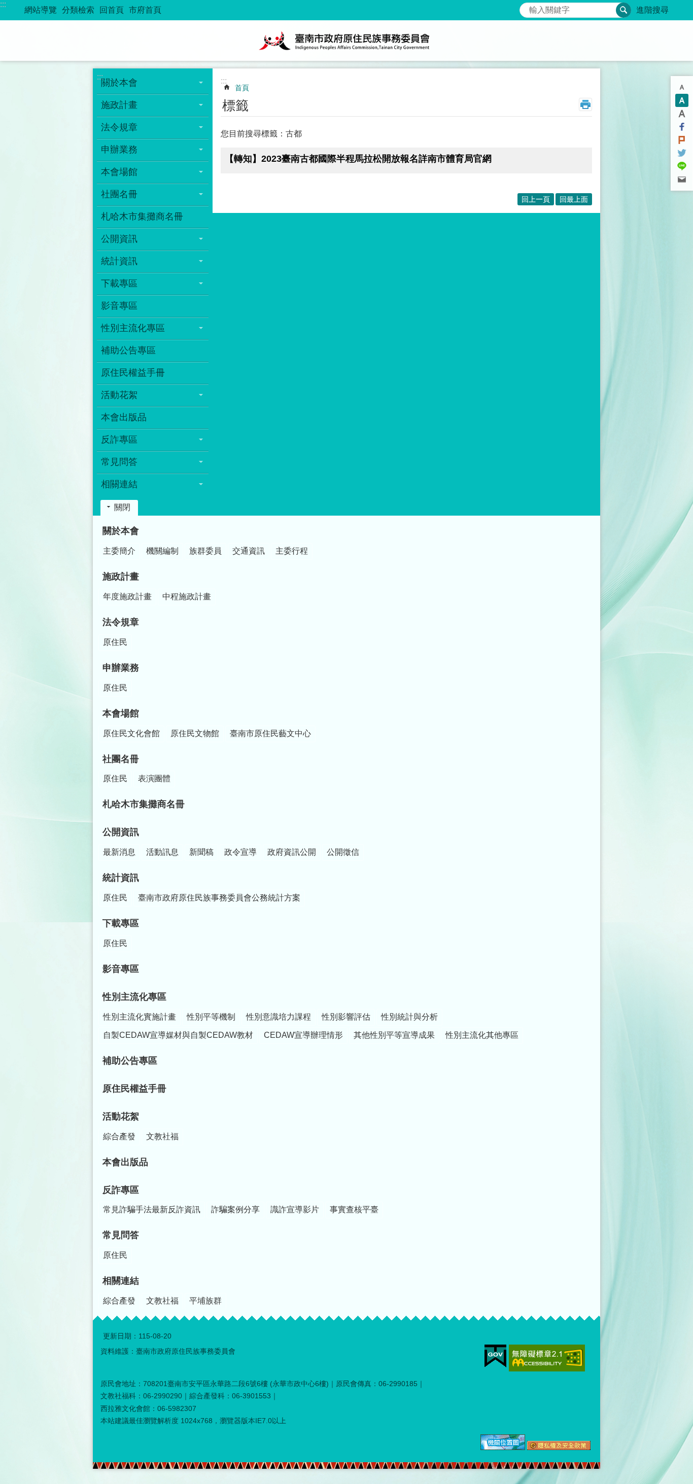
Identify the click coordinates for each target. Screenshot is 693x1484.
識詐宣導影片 (294, 1209)
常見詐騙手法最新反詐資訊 (151, 1209)
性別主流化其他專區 (481, 1035)
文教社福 (162, 1136)
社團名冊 (120, 759)
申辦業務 (120, 668)
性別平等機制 (211, 1016)
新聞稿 (201, 852)
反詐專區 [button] (119, 440)
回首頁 (111, 10)
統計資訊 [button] (119, 261)
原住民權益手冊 (133, 373)
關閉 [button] (122, 507)
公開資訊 (120, 832)
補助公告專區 (128, 350)
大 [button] (681, 113)
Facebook (681, 126)
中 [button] (681, 100)
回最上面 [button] (574, 199)
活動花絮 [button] (119, 395)
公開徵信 (343, 852)
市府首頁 (145, 10)
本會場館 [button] (119, 172)
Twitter (681, 153)
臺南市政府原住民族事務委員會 (346, 40)
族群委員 (205, 551)
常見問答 (120, 1235)
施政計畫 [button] (119, 105)
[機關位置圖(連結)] (502, 1447)
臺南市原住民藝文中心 (270, 733)
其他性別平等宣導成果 (394, 1035)
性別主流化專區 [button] (133, 328)
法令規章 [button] (119, 127)
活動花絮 (120, 1116)
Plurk (681, 140)
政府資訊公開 (291, 852)
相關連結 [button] (119, 484)
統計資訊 (120, 878)
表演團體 (154, 778)
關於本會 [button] (119, 83)
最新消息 (119, 852)
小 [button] (681, 87)
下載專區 (120, 923)
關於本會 (120, 531)
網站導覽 (40, 10)
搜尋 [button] (623, 10)
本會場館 (120, 713)
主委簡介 (119, 551)
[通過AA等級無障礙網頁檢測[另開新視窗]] (547, 1358)
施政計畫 (120, 576)
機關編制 (162, 551)
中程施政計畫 (186, 596)
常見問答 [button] (119, 462)
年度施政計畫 (127, 596)
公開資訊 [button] (119, 239)
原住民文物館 (194, 733)
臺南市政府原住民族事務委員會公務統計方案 (219, 897)
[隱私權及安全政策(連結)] (559, 1447)
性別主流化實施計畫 (139, 1016)
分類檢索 (78, 10)
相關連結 (120, 1281)
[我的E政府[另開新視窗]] (495, 1356)
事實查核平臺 (354, 1209)
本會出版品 (124, 417)
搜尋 (527, 7)
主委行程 (291, 551)
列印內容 (585, 104)
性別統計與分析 (409, 1016)
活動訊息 (162, 852)
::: (3, 4)
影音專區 (119, 306)
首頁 (242, 88)
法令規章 (120, 622)
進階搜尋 (652, 10)
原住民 (115, 642)
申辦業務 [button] (119, 149)
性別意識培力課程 (278, 1016)
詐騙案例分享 (235, 1209)
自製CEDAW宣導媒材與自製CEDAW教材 (178, 1035)
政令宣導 (240, 852)
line (681, 166)
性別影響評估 (346, 1016)
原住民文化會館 (131, 733)
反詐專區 (120, 1190)
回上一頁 (536, 199)
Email (681, 179)
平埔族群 (205, 1300)
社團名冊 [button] (119, 194)
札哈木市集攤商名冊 (142, 216)
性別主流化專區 (134, 997)
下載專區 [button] (119, 283)
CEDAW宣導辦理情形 (303, 1035)
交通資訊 (248, 551)
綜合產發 (119, 1136)
